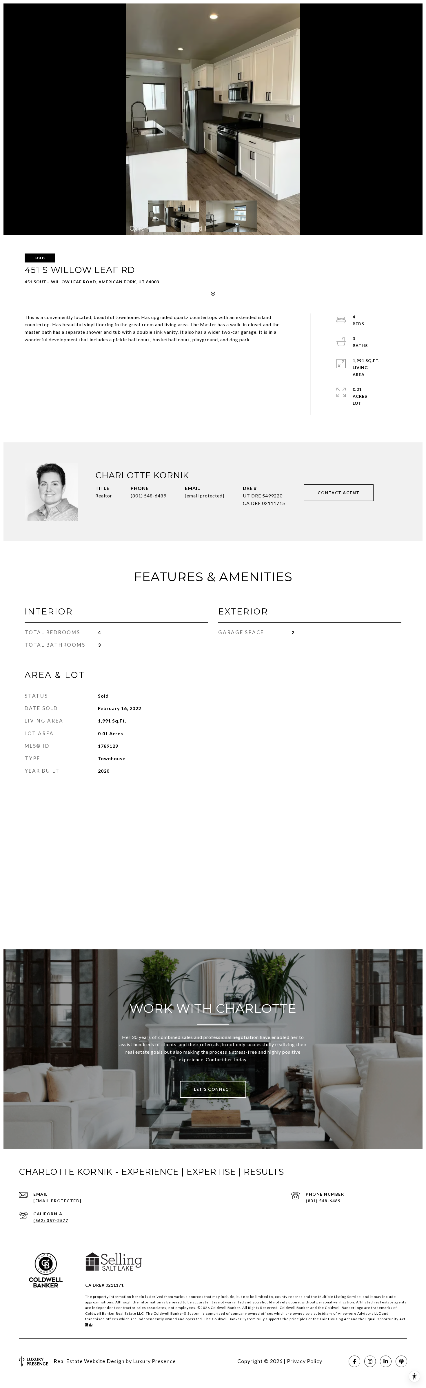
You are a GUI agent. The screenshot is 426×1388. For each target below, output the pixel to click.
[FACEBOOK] (354, 1361)
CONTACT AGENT (339, 492)
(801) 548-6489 (148, 495)
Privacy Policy (304, 1361)
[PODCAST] (401, 1361)
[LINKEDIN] (386, 1361)
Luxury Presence (154, 1361)
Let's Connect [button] (213, 1089)
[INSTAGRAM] (370, 1361)
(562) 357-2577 (50, 1220)
